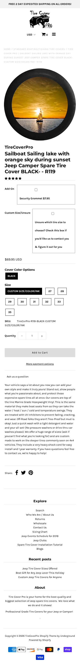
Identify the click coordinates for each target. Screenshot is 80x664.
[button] (13, 178)
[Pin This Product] (31, 473)
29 (9, 301)
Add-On (9, 188)
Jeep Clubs (40, 540)
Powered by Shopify (40, 640)
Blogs (40, 548)
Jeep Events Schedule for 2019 (39, 536)
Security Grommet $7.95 (34, 198)
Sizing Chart (39, 531)
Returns (40, 519)
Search (40, 510)
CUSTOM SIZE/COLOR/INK (24, 291)
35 (9, 312)
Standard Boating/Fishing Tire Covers (39, 49)
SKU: (8, 321)
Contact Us (40, 527)
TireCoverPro (32, 635)
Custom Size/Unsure (17, 212)
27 (49, 291)
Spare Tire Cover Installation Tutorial (40, 544)
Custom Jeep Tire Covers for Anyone (40, 577)
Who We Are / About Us (40, 514)
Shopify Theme (48, 635)
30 (22, 301)
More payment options (40, 363)
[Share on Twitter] (23, 473)
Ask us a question (18, 376)
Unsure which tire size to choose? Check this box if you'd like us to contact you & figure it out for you (52, 234)
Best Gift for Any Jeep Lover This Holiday (40, 572)
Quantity (10, 335)
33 (59, 301)
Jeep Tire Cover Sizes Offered (39, 568)
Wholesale (39, 523)
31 (34, 301)
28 (62, 291)
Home (7, 49)
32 (46, 301)
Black (12, 276)
